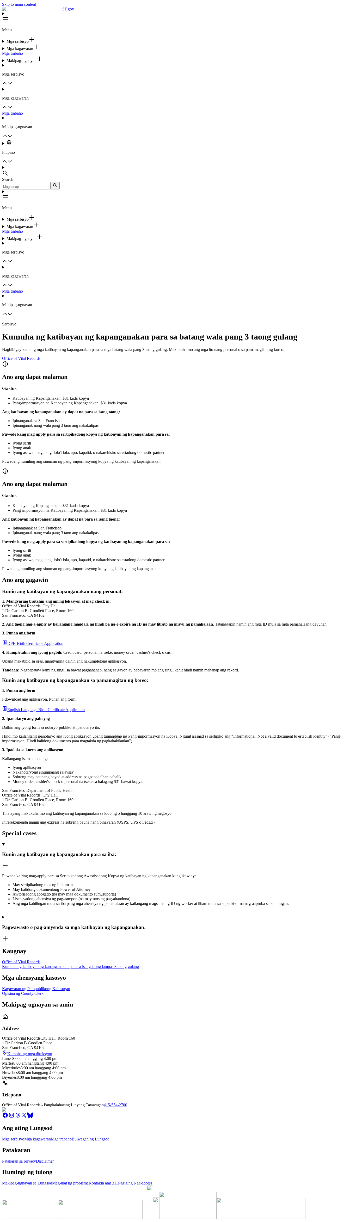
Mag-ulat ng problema (70, 1183)
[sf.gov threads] (18, 1117)
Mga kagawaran (37, 1139)
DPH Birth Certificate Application (35, 643)
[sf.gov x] (24, 1117)
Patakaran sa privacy (19, 1161)
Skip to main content (19, 4)
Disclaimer (45, 1161)
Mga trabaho (12, 53)
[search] (55, 185)
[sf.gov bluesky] (30, 1117)
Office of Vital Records (21, 358)
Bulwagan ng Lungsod (90, 1139)
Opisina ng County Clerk (23, 993)
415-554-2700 (115, 1105)
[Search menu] (178, 171)
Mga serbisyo (13, 1139)
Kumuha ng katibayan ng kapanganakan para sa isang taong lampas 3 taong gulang (70, 966)
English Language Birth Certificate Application (46, 709)
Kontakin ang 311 (103, 1183)
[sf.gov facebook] (5, 1117)
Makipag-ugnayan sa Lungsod (27, 1183)
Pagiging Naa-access (135, 1183)
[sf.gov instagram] (11, 1117)
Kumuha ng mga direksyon (29, 1054)
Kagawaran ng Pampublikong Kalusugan (36, 988)
